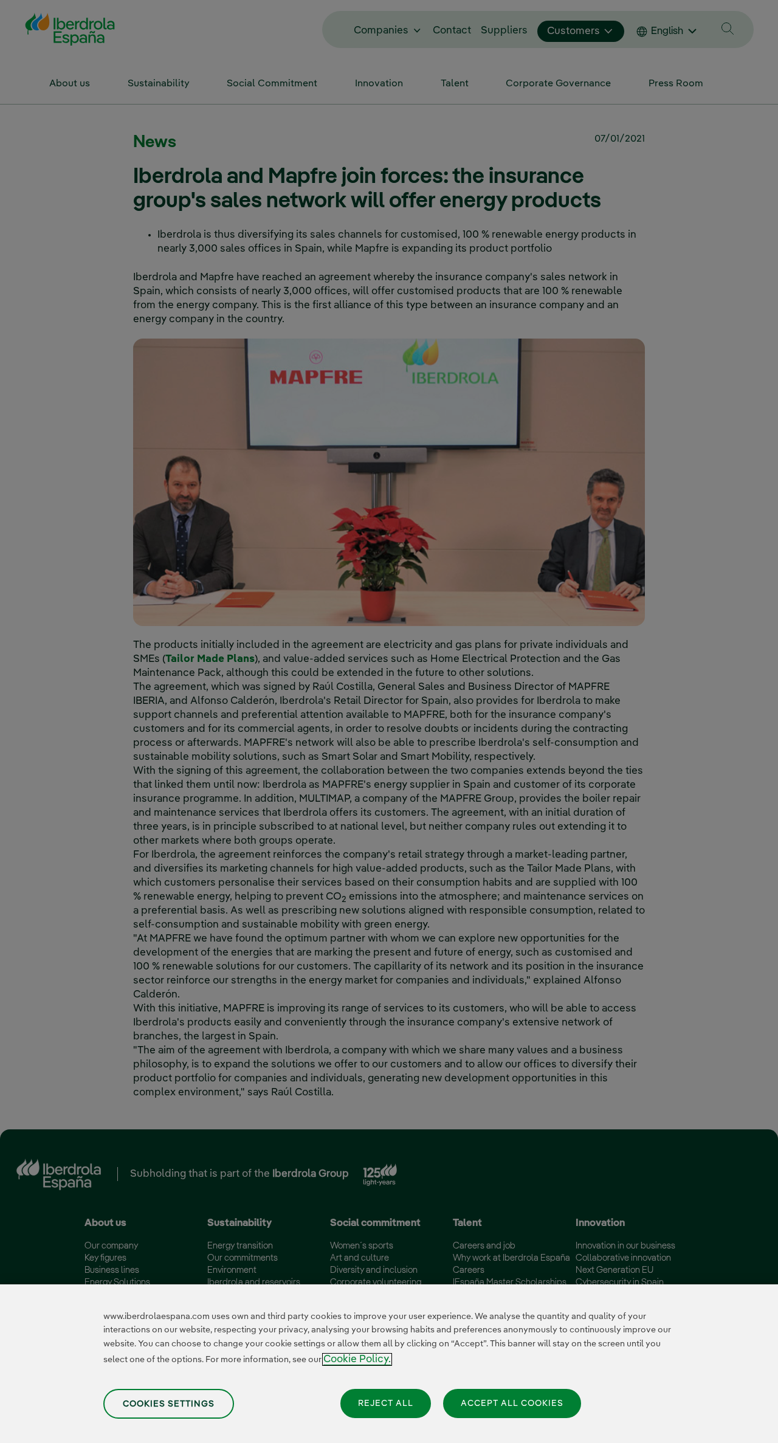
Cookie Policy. (357, 1359)
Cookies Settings (169, 1403)
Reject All (385, 1403)
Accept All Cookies (512, 1403)
